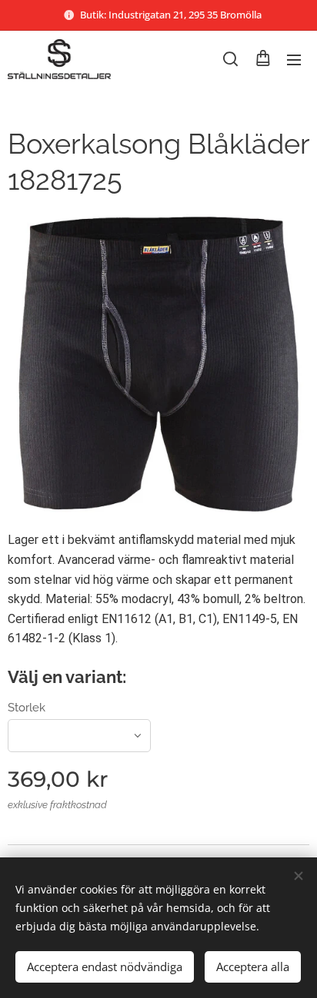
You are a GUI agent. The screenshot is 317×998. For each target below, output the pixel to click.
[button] (230, 59)
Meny (294, 59)
